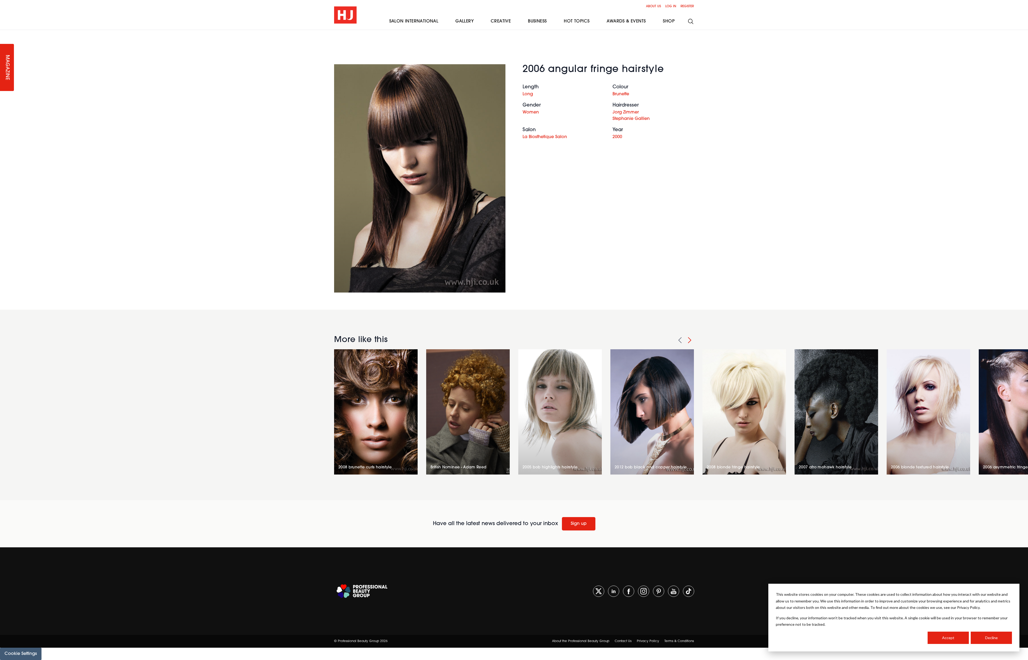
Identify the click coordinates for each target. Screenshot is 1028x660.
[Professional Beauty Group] (362, 591)
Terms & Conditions (679, 641)
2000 (617, 137)
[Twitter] (598, 591)
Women (531, 112)
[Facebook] (628, 591)
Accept (948, 637)
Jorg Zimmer (626, 112)
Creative (501, 21)
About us (653, 6)
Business (537, 21)
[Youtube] (673, 591)
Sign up (579, 524)
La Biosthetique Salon (545, 137)
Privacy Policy (648, 641)
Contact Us (623, 641)
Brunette (621, 94)
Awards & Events (626, 21)
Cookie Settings (21, 654)
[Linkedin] (613, 591)
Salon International (414, 21)
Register (687, 6)
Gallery (464, 21)
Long (528, 94)
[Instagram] (643, 591)
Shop (669, 21)
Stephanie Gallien (631, 119)
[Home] (345, 15)
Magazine (7, 67)
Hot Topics (576, 21)
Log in (670, 6)
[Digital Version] (4, 33)
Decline (991, 637)
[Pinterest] (658, 591)
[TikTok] (688, 591)
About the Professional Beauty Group (580, 641)
